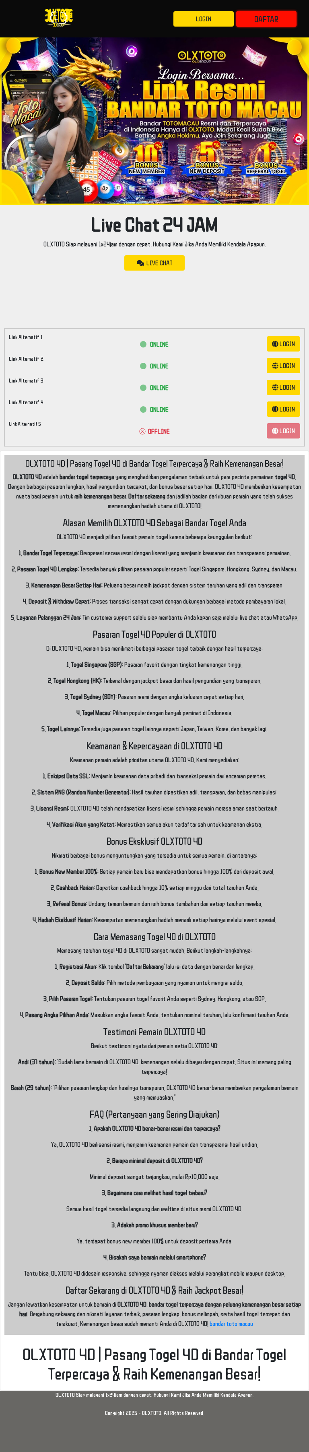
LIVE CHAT (158, 263)
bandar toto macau (231, 1323)
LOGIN (203, 19)
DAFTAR (266, 19)
